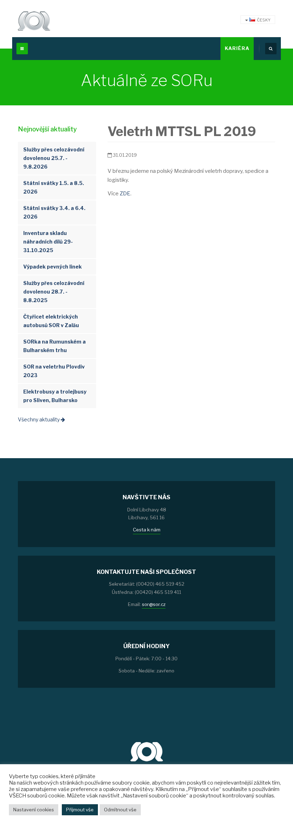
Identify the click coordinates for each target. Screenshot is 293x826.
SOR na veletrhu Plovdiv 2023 (54, 371)
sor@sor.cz (153, 604)
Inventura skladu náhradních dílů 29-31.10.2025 (48, 241)
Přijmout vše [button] (80, 809)
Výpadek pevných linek (52, 267)
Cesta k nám (146, 529)
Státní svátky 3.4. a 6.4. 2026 (54, 212)
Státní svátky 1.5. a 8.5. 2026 (53, 187)
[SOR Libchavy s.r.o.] (146, 751)
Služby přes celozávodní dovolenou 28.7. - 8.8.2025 (53, 291)
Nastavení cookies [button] (33, 809)
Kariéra (237, 48)
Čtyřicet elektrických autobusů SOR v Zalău (51, 321)
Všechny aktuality (39, 419)
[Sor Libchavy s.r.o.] (34, 21)
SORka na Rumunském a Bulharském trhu (54, 346)
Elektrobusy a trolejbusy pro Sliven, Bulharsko (54, 396)
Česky (263, 19)
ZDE (125, 193)
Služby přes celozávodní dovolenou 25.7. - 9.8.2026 (53, 158)
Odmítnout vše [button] (120, 809)
